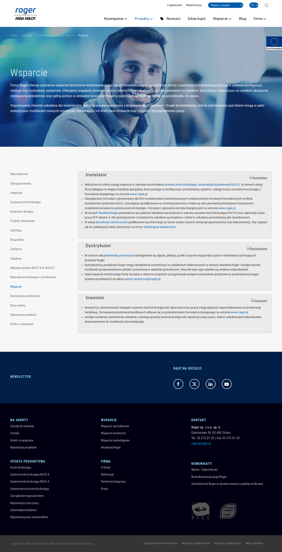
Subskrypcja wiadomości (159, 227)
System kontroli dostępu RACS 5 (29, 474)
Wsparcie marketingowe (115, 440)
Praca (104, 489)
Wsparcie (15, 287)
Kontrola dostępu (20, 467)
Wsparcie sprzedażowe (115, 426)
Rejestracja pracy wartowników (29, 517)
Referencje (107, 474)
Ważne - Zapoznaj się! (204, 469)
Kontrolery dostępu (21, 211)
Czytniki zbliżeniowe (22, 221)
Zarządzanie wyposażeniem (27, 496)
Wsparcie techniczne (113, 433)
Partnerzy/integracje (113, 481)
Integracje (16, 193)
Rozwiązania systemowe (25, 296)
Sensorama (87, 543)
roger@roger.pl (201, 443)
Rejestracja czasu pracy (24, 503)
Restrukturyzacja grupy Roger (209, 477)
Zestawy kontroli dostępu (25, 202)
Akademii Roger (108, 213)
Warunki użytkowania (196, 543)
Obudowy (15, 258)
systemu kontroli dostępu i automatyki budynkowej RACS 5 (202, 184)
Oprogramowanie (20, 183)
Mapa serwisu (254, 543)
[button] (266, 5)
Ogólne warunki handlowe (161, 543)
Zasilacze (16, 249)
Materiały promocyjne (120, 255)
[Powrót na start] (25, 13)
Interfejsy (16, 230)
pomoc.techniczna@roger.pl (142, 279)
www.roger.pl (138, 194)
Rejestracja (194, 5)
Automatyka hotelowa (23, 510)
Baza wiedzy (17, 305)
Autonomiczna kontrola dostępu (29, 489)
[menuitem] (117, 18)
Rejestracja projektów (23, 315)
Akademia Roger (111, 447)
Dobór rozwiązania (21, 324)
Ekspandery (17, 240)
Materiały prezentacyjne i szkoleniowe (33, 277)
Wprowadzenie (19, 174)
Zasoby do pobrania (22, 426)
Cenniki (14, 433)
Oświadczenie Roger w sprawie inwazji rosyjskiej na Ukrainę (227, 484)
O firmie (105, 467)
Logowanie (174, 5)
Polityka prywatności (227, 543)
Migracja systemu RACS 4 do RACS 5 (32, 268)
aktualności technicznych (111, 222)
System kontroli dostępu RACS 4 (29, 481)
